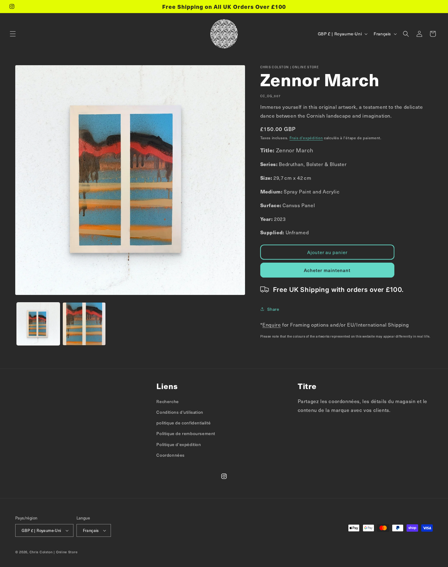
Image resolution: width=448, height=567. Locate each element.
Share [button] (273, 309)
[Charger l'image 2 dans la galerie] (84, 324)
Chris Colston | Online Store (54, 552)
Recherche (167, 401)
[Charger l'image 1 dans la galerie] (38, 324)
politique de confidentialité (183, 423)
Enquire (271, 324)
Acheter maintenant (327, 270)
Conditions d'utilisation (179, 412)
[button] (13, 34)
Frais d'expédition (306, 137)
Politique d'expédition (178, 444)
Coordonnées (170, 455)
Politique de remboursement (185, 433)
